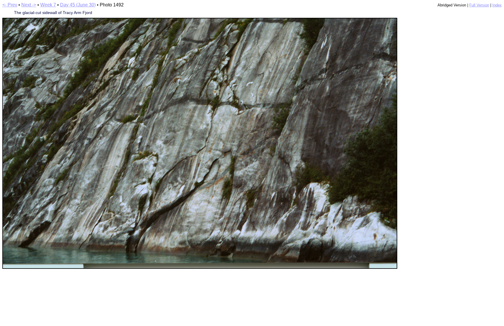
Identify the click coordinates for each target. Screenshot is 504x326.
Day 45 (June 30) (78, 4)
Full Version (479, 5)
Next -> (28, 4)
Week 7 (48, 4)
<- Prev (9, 4)
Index (497, 5)
